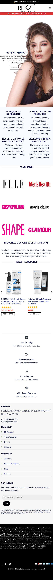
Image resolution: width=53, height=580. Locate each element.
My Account (8, 432)
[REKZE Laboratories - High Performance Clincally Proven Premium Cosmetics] (26, 8)
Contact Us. (20, 513)
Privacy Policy (39, 512)
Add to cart (8, 314)
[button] (3, 8)
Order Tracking (10, 437)
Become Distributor (11, 464)
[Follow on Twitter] (10, 564)
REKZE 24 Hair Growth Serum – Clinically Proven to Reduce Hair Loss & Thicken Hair (13, 301)
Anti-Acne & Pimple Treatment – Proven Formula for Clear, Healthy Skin (39, 301)
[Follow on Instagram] (6, 564)
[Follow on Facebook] (2, 564)
